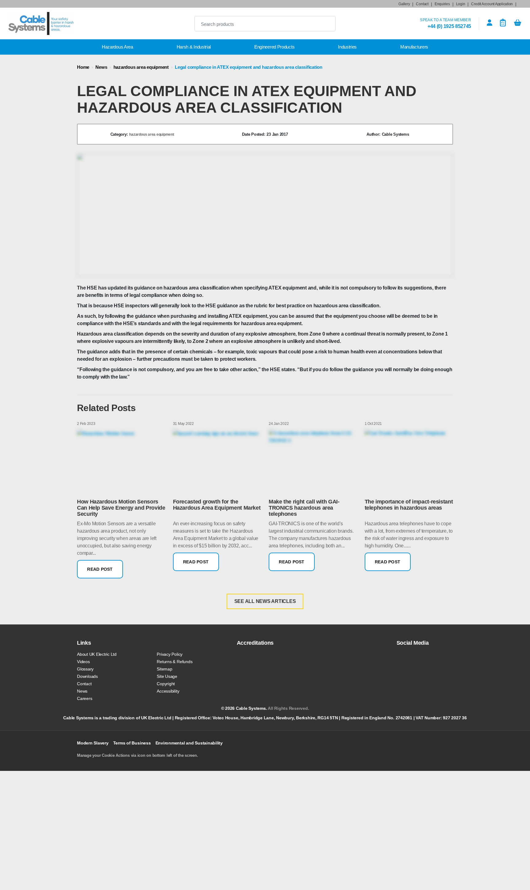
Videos (83, 661)
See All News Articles (265, 601)
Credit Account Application (492, 4)
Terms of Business (132, 742)
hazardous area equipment (141, 67)
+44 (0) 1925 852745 (449, 26)
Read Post (100, 569)
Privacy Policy (169, 654)
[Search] (325, 23)
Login (460, 4)
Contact (422, 4)
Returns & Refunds (174, 661)
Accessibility (168, 691)
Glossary (85, 669)
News (101, 67)
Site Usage (167, 676)
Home (83, 67)
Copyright (166, 683)
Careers (84, 698)
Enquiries (442, 4)
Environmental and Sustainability (189, 742)
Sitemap (164, 669)
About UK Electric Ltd (97, 654)
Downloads (87, 676)
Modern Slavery (93, 742)
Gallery (404, 4)
